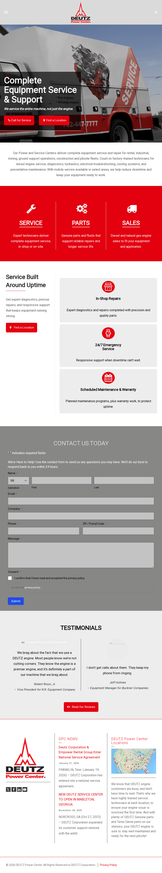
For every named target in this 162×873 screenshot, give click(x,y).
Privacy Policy (108, 865)
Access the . (26, 587)
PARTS (81, 222)
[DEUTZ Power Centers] (81, 12)
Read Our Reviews (83, 707)
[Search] (156, 12)
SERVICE (30, 222)
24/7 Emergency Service (108, 347)
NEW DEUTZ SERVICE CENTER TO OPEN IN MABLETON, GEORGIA (81, 799)
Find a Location (56, 120)
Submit (15, 601)
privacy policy (32, 587)
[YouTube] (25, 789)
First (34, 487)
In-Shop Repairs (108, 298)
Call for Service (21, 120)
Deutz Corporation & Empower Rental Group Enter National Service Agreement (80, 752)
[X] (8, 789)
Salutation (13, 487)
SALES (131, 222)
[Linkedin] (19, 789)
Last (96, 487)
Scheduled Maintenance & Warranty (108, 389)
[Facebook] (13, 789)
